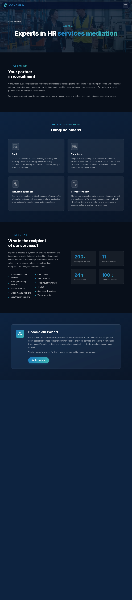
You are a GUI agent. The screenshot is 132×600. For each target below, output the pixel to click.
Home (10, 22)
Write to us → (38, 360)
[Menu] (125, 5)
